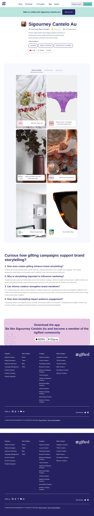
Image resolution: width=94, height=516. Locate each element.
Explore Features (10, 357)
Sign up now (69, 12)
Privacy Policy (42, 420)
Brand (23, 357)
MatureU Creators (61, 373)
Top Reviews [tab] (48, 70)
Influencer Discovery (11, 363)
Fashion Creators (44, 357)
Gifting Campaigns (10, 360)
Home (20, 4)
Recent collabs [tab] (36, 70)
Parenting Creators (44, 363)
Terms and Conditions (54, 420)
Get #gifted (87, 4)
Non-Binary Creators (62, 370)
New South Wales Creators (44, 384)
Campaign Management (12, 367)
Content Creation (10, 370)
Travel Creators (43, 375)
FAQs (23, 367)
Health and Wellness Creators (45, 379)
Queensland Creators (45, 397)
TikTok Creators (61, 360)
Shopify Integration (10, 376)
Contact (56, 4)
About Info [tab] (59, 70)
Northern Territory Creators (44, 401)
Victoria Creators (44, 388)
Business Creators (44, 367)
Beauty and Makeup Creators (45, 371)
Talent (23, 360)
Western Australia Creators (44, 392)
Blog (50, 4)
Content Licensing (10, 373)
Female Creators (61, 363)
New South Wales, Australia (40, 29)
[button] (29, 4)
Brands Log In (76, 4)
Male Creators (60, 367)
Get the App (79, 412)
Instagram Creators (62, 357)
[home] (4, 4)
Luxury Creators (44, 360)
